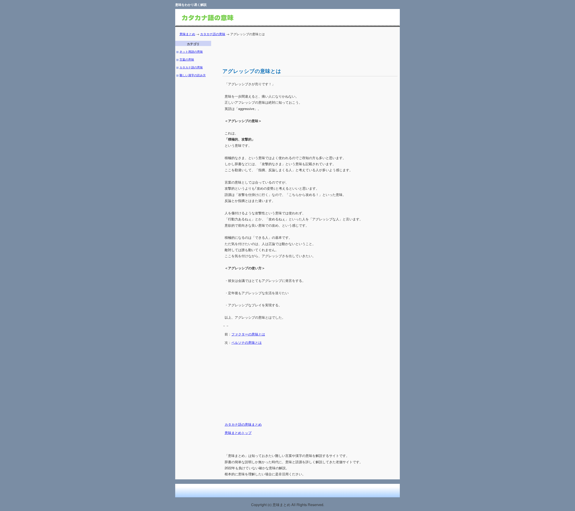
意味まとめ (187, 33)
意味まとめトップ (238, 432)
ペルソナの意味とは (246, 342)
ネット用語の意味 (191, 51)
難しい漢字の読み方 (192, 75)
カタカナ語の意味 (212, 33)
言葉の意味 (186, 59)
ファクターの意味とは (248, 334)
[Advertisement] (304, 51)
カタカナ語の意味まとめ (243, 424)
